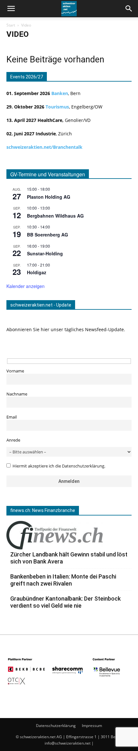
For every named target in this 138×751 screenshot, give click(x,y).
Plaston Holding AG (48, 197)
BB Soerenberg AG (47, 234)
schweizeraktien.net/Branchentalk (44, 147)
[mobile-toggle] (11, 8)
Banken (59, 93)
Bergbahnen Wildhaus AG (55, 215)
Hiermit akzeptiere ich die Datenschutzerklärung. (59, 466)
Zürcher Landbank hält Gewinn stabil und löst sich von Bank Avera (68, 558)
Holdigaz (36, 272)
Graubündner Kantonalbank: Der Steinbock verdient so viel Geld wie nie (65, 602)
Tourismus (57, 107)
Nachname (16, 394)
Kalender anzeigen (25, 286)
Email (11, 417)
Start (10, 25)
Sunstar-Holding (45, 253)
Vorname (15, 371)
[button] (129, 8)
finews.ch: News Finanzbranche (42, 510)
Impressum (92, 725)
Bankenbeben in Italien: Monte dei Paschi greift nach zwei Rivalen (63, 580)
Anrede (13, 440)
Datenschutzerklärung (56, 725)
